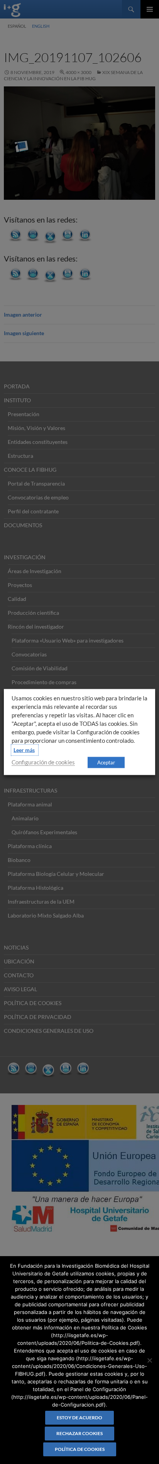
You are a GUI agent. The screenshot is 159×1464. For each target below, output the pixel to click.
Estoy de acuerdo (79, 1417)
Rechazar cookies (79, 1433)
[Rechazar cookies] (149, 1360)
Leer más (24, 750)
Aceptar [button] (106, 762)
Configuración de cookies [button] (43, 762)
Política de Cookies (80, 1449)
